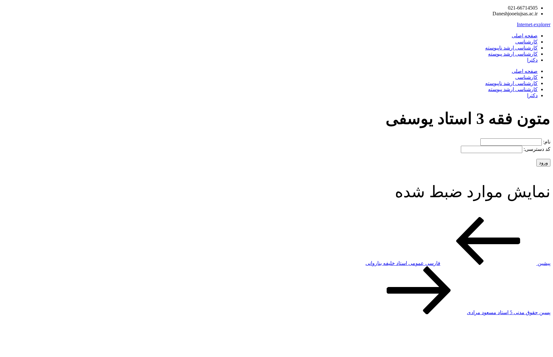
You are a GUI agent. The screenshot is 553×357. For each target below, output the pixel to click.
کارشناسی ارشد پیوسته (513, 54)
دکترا (532, 60)
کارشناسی (526, 41)
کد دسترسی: (536, 149)
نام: (546, 141)
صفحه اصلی (525, 35)
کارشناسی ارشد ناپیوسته (511, 47)
